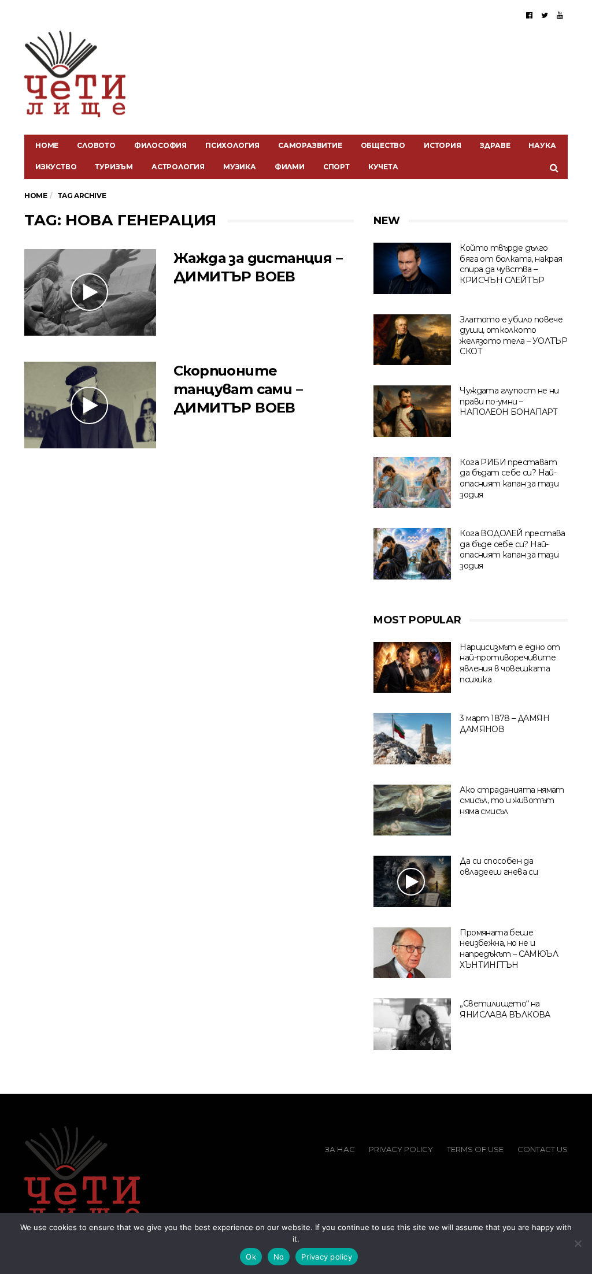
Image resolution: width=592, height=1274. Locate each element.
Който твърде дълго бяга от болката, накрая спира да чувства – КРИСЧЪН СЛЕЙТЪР (511, 264)
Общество (383, 145)
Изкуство (55, 166)
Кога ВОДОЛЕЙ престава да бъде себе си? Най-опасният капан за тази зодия (512, 549)
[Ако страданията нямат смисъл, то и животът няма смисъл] (412, 810)
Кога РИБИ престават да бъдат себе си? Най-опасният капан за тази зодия (509, 478)
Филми (290, 166)
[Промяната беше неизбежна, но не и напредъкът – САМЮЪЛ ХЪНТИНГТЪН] (412, 953)
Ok (251, 1256)
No (278, 1256)
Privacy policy (326, 1256)
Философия (160, 145)
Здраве (495, 145)
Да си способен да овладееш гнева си (499, 866)
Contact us (542, 1149)
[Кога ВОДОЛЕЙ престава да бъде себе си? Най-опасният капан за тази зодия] (412, 554)
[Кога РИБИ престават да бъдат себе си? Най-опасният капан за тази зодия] (412, 482)
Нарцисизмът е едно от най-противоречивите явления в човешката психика (510, 663)
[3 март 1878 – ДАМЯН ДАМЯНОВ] (412, 738)
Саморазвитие (310, 145)
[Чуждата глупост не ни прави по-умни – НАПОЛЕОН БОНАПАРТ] (412, 411)
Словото (96, 145)
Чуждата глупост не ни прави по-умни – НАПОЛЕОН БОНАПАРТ (509, 401)
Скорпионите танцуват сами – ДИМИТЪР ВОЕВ (237, 389)
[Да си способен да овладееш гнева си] (412, 881)
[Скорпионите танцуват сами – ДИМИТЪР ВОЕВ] (90, 405)
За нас (340, 1149)
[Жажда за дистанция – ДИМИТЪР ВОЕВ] (90, 292)
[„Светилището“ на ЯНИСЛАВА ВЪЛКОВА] (412, 1024)
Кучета (383, 166)
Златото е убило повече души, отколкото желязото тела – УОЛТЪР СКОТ (513, 335)
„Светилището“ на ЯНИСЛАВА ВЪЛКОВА (505, 1009)
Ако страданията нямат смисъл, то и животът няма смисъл (512, 800)
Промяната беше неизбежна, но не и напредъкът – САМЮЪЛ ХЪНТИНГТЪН (509, 948)
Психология (232, 145)
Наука (542, 145)
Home (46, 145)
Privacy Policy (401, 1149)
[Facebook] (529, 15)
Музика (239, 166)
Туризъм (114, 166)
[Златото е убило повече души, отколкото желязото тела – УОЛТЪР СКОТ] (412, 340)
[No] (577, 1243)
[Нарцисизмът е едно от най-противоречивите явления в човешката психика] (412, 667)
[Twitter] (544, 15)
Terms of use (475, 1149)
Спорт (336, 166)
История (442, 145)
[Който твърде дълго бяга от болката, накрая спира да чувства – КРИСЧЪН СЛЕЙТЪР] (412, 268)
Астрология (178, 166)
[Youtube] (560, 15)
